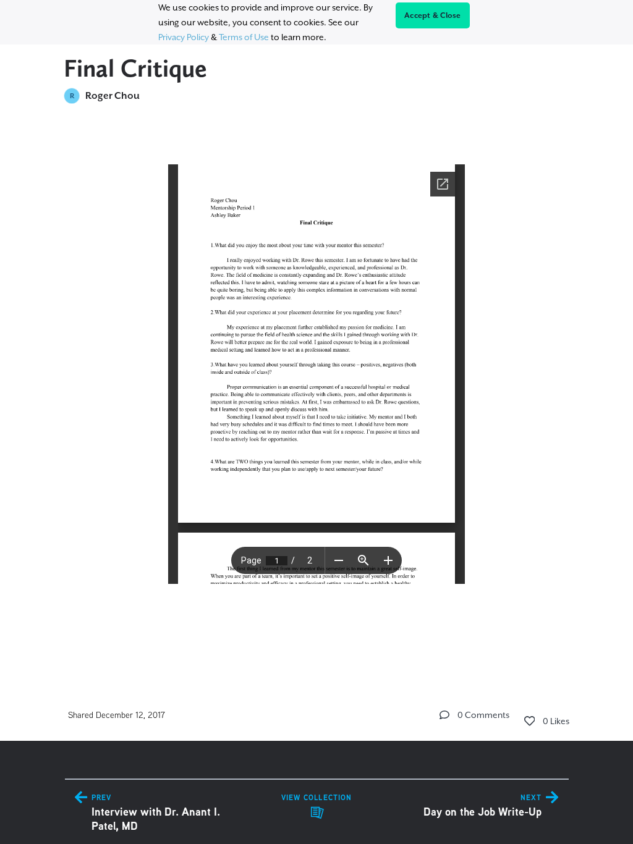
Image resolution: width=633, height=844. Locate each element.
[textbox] (316, 387)
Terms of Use (244, 37)
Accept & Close (432, 15)
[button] (444, 715)
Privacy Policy (183, 37)
